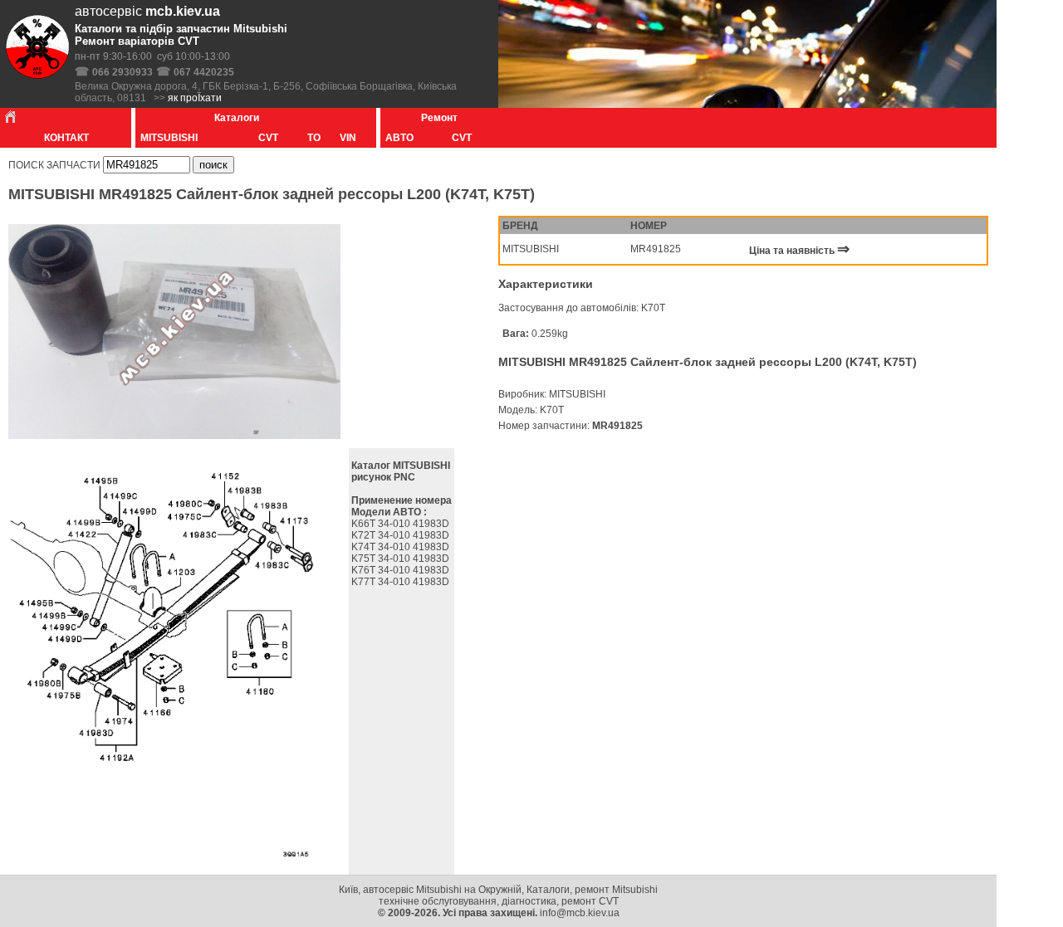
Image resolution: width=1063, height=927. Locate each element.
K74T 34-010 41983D (401, 547)
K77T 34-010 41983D (401, 582)
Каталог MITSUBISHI (400, 465)
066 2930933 (122, 72)
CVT (268, 138)
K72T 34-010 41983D (401, 535)
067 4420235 (204, 72)
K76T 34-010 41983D (401, 570)
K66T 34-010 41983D (401, 523)
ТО (314, 138)
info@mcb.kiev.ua (580, 913)
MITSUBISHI (168, 138)
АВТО (398, 138)
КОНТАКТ (66, 138)
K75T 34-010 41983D (401, 558)
